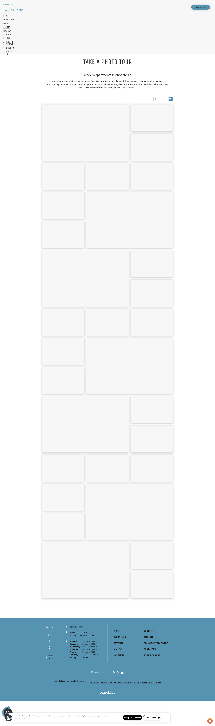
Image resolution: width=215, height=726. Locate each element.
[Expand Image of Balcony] (63, 351)
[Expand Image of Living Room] (152, 293)
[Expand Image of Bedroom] (129, 512)
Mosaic (171, 99)
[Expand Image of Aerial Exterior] (85, 570)
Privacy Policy (106, 683)
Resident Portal (51, 657)
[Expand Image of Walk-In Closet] (63, 468)
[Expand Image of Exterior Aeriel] (152, 117)
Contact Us (8, 48)
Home (5, 16)
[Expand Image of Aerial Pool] (63, 176)
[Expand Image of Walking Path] (107, 176)
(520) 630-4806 (13, 10)
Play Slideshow (155, 99)
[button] (50, 636)
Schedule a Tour (8, 53)
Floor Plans (8, 20)
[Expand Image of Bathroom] (152, 468)
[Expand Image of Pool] (129, 220)
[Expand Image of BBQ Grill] (152, 176)
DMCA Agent (94, 683)
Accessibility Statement (9, 43)
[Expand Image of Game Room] (63, 205)
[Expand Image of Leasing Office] (152, 147)
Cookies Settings (152, 718)
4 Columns (165, 99)
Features (7, 23)
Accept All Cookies (132, 718)
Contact (7, 34)
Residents (8, 38)
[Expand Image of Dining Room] (85, 278)
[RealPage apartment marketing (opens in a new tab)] (107, 693)
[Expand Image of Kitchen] (107, 322)
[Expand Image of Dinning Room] (129, 366)
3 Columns (160, 99)
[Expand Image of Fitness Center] (63, 234)
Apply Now (200, 7)
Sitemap (158, 683)
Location (7, 31)
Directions (90, 636)
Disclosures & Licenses (123, 683)
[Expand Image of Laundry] (152, 439)
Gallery (6, 27)
